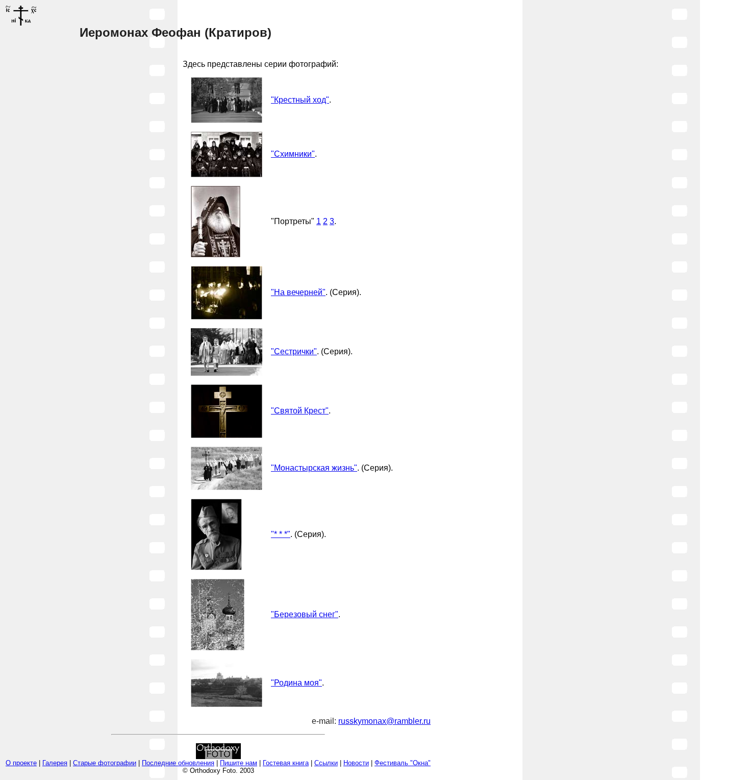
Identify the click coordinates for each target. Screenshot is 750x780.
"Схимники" (293, 154)
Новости (356, 763)
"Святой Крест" (300, 410)
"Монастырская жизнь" (314, 468)
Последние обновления (178, 763)
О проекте (21, 763)
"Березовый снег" (304, 614)
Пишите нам (238, 763)
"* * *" (280, 534)
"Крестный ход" (300, 99)
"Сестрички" (294, 351)
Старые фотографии (104, 763)
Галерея (54, 763)
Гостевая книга (286, 763)
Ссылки (326, 763)
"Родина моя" (296, 682)
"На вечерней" (298, 292)
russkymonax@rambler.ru (384, 721)
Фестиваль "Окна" (402, 763)
